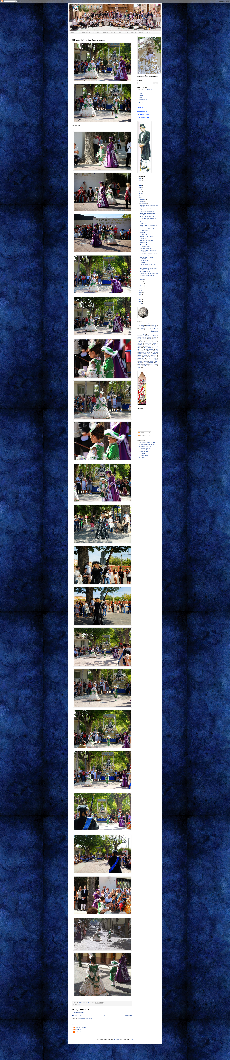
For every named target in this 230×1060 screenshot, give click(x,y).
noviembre (143, 199)
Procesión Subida (154, 359)
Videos (140, 93)
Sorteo (140, 364)
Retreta (151, 361)
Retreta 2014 (143, 262)
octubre (142, 201)
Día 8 (147, 340)
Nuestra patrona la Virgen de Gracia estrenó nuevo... (149, 229)
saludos (145, 362)
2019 (140, 189)
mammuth (116, 1039)
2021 (140, 185)
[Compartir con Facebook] (101, 1003)
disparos (141, 341)
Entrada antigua (128, 1015)
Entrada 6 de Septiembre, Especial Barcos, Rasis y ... (148, 254)
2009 (140, 297)
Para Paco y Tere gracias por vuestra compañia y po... (149, 245)
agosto (142, 279)
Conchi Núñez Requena (81, 1027)
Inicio (103, 1015)
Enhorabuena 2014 (145, 271)
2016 (140, 193)
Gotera (145, 350)
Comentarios (143, 435)
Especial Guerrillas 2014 (146, 209)
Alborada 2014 (143, 242)
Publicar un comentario (79, 1012)
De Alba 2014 (143, 238)
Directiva (156, 340)
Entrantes (139, 344)
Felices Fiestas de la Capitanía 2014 (149, 273)
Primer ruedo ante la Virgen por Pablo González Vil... (148, 219)
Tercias (150, 364)
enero (141, 288)
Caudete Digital (142, 453)
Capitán (145, 332)
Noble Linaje (153, 355)
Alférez (143, 326)
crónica (144, 337)
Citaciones (139, 335)
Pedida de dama (153, 356)
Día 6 (138, 340)
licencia (149, 353)
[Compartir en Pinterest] (103, 1003)
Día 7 (143, 340)
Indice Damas (142, 101)
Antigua (113, 32)
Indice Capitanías (143, 99)
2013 (140, 290)
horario (148, 352)
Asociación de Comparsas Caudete (147, 442)
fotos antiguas (147, 347)
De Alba (139, 338)
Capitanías (133, 32)
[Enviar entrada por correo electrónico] (93, 1002)
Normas (139, 356)
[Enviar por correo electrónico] (96, 1003)
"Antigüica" (141, 102)
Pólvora (148, 358)
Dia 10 (149, 338)
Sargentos (150, 362)
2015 (140, 195)
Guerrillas (150, 350)
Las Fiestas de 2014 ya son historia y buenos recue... (148, 269)
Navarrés (145, 355)
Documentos (148, 341)
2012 (140, 292)
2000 (140, 301)
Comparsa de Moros (144, 450)
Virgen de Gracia (153, 365)
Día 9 (151, 340)
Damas (141, 32)
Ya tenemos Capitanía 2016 (147, 216)
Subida (145, 364)
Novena (145, 356)
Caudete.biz (142, 457)
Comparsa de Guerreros (145, 446)
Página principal (75, 32)
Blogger (131, 1039)
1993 (140, 303)
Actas (154, 323)
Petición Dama (140, 358)
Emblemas (96, 32)
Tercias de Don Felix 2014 (146, 240)
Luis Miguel (78, 1032)
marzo (142, 284)
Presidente (147, 359)
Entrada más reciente (77, 1015)
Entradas (142, 432)
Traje (142, 365)
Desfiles (144, 338)
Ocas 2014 (142, 232)
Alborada (154, 325)
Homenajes (141, 352)
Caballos (139, 332)
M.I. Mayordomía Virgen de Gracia (147, 444)
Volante (78, 1004)
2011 (140, 295)
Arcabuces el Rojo (143, 451)
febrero (142, 286)
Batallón (154, 329)
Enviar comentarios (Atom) (85, 1018)
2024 (140, 179)
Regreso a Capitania (143, 361)
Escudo (146, 346)
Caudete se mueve (143, 455)
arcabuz (149, 326)
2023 (140, 181)
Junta (144, 353)
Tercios (155, 364)
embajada (139, 343)
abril (141, 281)
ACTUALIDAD (140, 325)
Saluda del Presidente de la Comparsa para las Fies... (147, 276)
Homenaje (156, 350)
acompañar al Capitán (143, 323)
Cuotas (149, 337)
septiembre (143, 203)
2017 (140, 191)
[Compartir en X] (99, 1003)
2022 (140, 183)
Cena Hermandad (151, 334)
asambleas (155, 327)
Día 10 (155, 338)
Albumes (141, 97)
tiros (138, 365)
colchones (147, 335)
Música (139, 355)
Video (146, 365)
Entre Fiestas (148, 344)
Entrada (154, 343)
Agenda (141, 95)
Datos (119, 32)
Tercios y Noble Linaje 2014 (147, 236)
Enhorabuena (148, 343)
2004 (140, 299)
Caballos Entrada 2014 (145, 248)
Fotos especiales (149, 349)
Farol (152, 346)
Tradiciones (104, 32)
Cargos (126, 32)
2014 (140, 197)
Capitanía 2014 (144, 260)
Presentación (140, 359)
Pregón (154, 358)
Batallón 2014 (143, 234)
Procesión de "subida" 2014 (147, 211)
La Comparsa (86, 32)
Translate (149, 89)
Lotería (154, 353)
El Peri (154, 341)
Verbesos (141, 459)
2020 (140, 187)
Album (148, 32)
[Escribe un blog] (97, 1003)
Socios (156, 362)
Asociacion (143, 328)
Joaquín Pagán (78, 1029)
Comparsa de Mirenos (144, 448)
